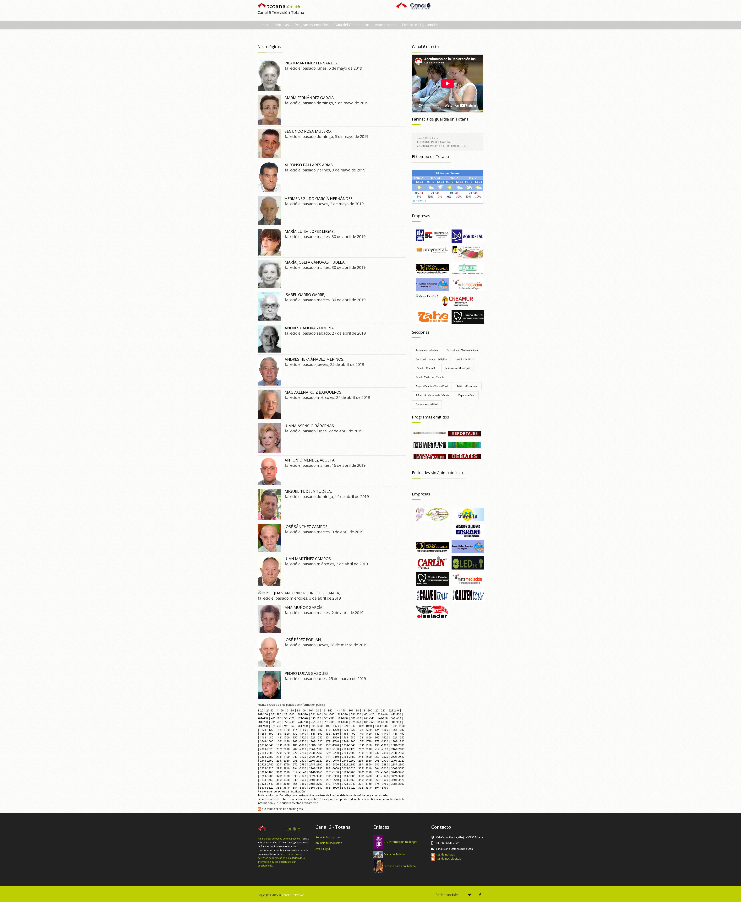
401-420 (369, 714)
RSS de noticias (445, 854)
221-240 (394, 710)
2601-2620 (315, 760)
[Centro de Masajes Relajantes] (432, 514)
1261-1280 (397, 730)
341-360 (329, 714)
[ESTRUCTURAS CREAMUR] (457, 300)
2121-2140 (365, 749)
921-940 (276, 726)
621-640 (369, 718)
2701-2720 (397, 760)
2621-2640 (332, 760)
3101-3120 (283, 772)
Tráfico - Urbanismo (467, 386)
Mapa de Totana (394, 854)
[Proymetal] (432, 249)
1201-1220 (348, 730)
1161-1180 (315, 730)
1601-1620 (381, 737)
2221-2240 (299, 753)
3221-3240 (381, 772)
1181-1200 (332, 730)
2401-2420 (299, 757)
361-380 (343, 714)
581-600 (343, 718)
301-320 (303, 714)
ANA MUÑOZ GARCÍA (303, 607)
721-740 (289, 722)
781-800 (329, 722)
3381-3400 (365, 776)
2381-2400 (283, 757)
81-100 (301, 710)
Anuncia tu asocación (329, 843)
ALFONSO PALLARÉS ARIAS (309, 164)
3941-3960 (381, 787)
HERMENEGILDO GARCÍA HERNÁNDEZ (319, 198)
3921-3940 (365, 787)
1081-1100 (398, 726)
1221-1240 (365, 730)
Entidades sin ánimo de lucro (438, 472)
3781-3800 (397, 784)
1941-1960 (365, 745)
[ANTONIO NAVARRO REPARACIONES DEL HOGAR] (468, 530)
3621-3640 (266, 784)
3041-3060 (381, 768)
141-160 (340, 710)
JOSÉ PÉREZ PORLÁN (303, 639)
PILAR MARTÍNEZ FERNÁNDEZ (311, 63)
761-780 (316, 722)
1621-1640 (397, 737)
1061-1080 (381, 726)
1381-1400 (348, 733)
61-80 (290, 710)
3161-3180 (332, 772)
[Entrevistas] (430, 444)
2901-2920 (266, 768)
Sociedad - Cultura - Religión (431, 359)
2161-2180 (397, 749)
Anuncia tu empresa (328, 837)
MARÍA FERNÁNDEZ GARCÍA (309, 97)
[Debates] (464, 456)
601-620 (356, 718)
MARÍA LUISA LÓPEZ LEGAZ (309, 231)
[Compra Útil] (430, 433)
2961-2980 (315, 768)
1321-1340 (299, 733)
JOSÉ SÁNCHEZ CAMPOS (306, 526)
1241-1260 (381, 730)
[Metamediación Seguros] (468, 284)
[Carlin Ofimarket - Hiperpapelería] (432, 562)
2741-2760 (283, 764)
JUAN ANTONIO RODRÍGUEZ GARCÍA (306, 593)
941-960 (289, 726)
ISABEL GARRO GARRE (304, 294)
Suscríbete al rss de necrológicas (282, 809)
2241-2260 (315, 753)
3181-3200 (348, 772)
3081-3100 (266, 772)
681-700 (263, 722)
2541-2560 (266, 760)
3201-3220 (365, 772)
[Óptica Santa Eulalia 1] (432, 268)
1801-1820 (397, 741)
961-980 (303, 726)
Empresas (421, 215)
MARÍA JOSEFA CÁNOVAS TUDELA (315, 262)
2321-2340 (381, 753)
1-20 (260, 710)
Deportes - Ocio (466, 395)
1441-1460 (397, 733)
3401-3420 (381, 776)
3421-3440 (397, 776)
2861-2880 (381, 764)
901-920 (263, 726)
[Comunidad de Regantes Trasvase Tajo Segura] (432, 284)
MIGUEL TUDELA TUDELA (308, 491)
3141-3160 (315, 772)
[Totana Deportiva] (464, 444)
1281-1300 (266, 733)
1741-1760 (348, 741)
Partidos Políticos (465, 359)
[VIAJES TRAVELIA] (468, 514)
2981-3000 (332, 768)
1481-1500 (283, 737)
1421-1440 (381, 733)
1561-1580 (348, 737)
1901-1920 (332, 745)
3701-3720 (332, 784)
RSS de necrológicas (448, 858)
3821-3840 (283, 787)
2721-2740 (266, 764)
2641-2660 (348, 760)
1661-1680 (283, 741)
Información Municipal (457, 368)
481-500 (276, 718)
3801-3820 (266, 787)
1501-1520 (299, 737)
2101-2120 (348, 749)
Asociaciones (385, 24)
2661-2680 (365, 760)
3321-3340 (315, 776)
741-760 (303, 722)
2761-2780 (299, 764)
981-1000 (317, 726)
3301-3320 (299, 776)
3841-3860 (299, 787)
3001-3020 (348, 768)
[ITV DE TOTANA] (432, 235)
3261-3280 (266, 776)
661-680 (396, 718)
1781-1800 (381, 741)
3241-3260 (397, 772)
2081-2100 (332, 749)
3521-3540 (332, 780)
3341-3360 (332, 776)
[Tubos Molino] (468, 268)
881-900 (396, 722)
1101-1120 (266, 730)
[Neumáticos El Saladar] (432, 611)
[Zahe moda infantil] (432, 316)
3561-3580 (365, 780)
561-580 (329, 718)
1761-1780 (365, 741)
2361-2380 (266, 757)
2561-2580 (283, 760)
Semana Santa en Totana (400, 866)
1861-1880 (299, 745)
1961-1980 (381, 745)
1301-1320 (283, 733)
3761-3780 (381, 784)
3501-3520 (315, 780)
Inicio (265, 24)
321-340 (316, 714)
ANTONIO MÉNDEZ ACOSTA (310, 460)
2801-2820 (332, 764)
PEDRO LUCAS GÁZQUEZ (306, 673)
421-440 (382, 714)
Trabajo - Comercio (426, 368)
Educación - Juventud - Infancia (432, 395)
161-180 (354, 710)
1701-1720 (315, 741)
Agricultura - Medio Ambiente (462, 349)
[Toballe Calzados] (468, 252)
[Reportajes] (464, 433)
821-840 (356, 722)
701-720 (276, 722)
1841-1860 (283, 745)
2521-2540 (397, 757)
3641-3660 (283, 784)
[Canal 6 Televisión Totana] (279, 6)
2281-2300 (348, 753)
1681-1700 (299, 741)
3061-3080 (397, 768)
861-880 (382, 722)
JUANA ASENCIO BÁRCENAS (309, 425)
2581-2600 (299, 760)
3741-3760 (365, 784)
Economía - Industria (427, 349)
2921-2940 (283, 768)
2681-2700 (381, 760)
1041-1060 (365, 726)
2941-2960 (299, 768)
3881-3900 (332, 787)
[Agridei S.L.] (468, 236)
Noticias (282, 24)
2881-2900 (397, 764)
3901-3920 (348, 787)
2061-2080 (315, 749)
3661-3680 (299, 784)
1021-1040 (348, 726)
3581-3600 (381, 780)
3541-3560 (348, 780)
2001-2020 (266, 749)
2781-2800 (315, 764)
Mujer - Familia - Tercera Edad (432, 386)
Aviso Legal (323, 849)
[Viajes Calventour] (468, 595)
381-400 (356, 714)
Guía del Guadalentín (351, 24)
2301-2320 (365, 753)
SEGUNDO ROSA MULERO (308, 131)
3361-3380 (348, 776)
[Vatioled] (468, 562)
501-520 (289, 718)
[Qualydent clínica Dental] (468, 316)
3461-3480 (283, 780)
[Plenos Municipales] (430, 456)
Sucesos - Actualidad (427, 404)
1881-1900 (315, 745)
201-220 (380, 710)
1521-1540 (315, 737)
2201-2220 (283, 753)
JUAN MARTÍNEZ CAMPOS (308, 558)
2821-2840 (348, 764)
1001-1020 (332, 726)
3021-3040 (365, 768)
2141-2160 (381, 749)
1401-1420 (365, 733)
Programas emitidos (312, 24)
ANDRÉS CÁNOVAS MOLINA (309, 328)
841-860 (369, 722)
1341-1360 (315, 733)
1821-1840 (266, 745)
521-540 (303, 718)
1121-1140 (283, 730)
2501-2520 (381, 757)
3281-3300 (283, 776)
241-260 (263, 714)
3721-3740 (348, 784)
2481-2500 (365, 757)
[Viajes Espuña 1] (427, 296)
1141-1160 (299, 730)
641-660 (382, 718)
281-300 (289, 714)
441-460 (396, 714)
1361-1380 (332, 733)
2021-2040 (283, 749)
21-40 (269, 710)
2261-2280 (332, 753)
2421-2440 (315, 757)
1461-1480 (266, 737)
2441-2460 (332, 757)
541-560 (316, 718)
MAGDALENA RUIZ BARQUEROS (313, 392)
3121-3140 (299, 772)
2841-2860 (365, 764)
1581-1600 (365, 737)
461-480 (263, 718)
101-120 (314, 710)
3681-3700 (315, 784)
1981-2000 (397, 745)
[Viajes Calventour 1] (432, 595)
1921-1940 (348, 745)
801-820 (343, 722)
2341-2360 (397, 753)
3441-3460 (266, 780)
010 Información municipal (400, 842)
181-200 (367, 710)
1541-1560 (332, 737)
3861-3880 (315, 787)
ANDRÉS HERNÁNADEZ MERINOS (314, 359)
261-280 (276, 714)
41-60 (280, 710)
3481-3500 (299, 780)
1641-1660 (266, 741)
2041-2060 (299, 749)
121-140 (327, 710)
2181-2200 (266, 753)
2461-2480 (348, 757)
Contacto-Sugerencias (420, 24)
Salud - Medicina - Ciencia (430, 377)
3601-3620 (397, 780)
